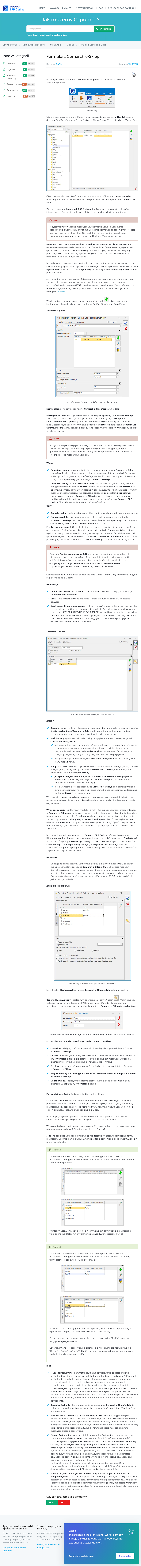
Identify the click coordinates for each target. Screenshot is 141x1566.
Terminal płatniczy (11, 77)
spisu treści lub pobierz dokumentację (51, 35)
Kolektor (11, 96)
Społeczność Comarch (122, 8)
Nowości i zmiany (60, 8)
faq (101, 8)
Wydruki (11, 69)
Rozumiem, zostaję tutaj (81, 1556)
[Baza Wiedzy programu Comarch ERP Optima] (13, 8)
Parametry (12, 90)
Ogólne (59, 64)
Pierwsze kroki (84, 8)
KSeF (42, 8)
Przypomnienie (14, 84)
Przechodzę (125, 1556)
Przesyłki (11, 63)
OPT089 (61, 291)
